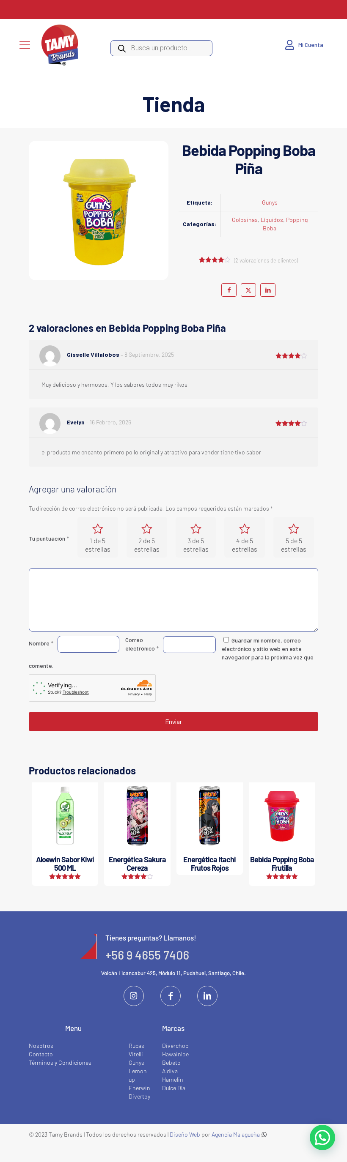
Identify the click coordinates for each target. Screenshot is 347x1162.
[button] (322, 1137)
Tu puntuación (49, 538)
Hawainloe (175, 1054)
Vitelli (136, 1054)
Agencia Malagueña (236, 1134)
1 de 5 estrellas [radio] (97, 544)
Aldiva (170, 1071)
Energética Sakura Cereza (137, 863)
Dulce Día (173, 1087)
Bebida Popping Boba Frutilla (282, 863)
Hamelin (172, 1079)
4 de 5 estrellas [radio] (244, 544)
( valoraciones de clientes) (266, 260)
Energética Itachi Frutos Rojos (209, 863)
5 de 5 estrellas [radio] (293, 544)
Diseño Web (185, 1134)
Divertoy (139, 1096)
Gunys (270, 202)
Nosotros (41, 1045)
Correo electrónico (142, 644)
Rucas (136, 1045)
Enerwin (139, 1087)
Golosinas (245, 219)
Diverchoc (175, 1045)
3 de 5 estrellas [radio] (196, 544)
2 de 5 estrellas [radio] (147, 544)
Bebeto (171, 1062)
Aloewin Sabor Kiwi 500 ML (65, 863)
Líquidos (272, 219)
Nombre (41, 643)
